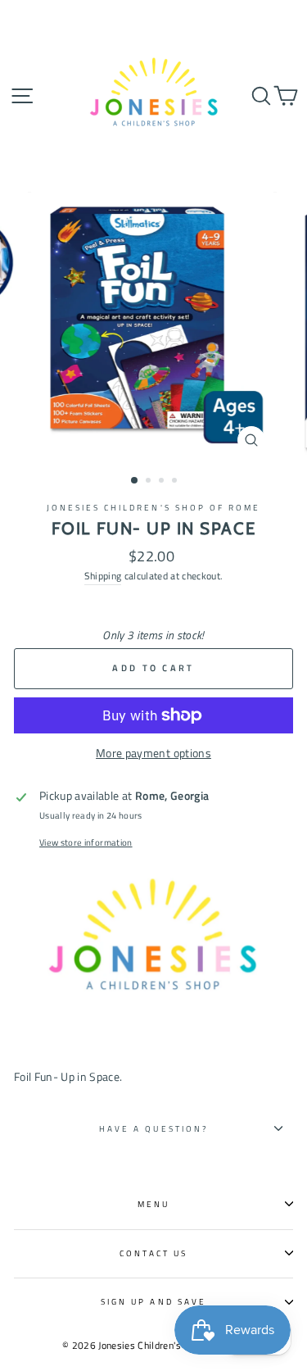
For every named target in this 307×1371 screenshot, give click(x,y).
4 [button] (176, 482)
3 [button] (163, 482)
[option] (154, 327)
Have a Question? (153, 1128)
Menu (153, 1203)
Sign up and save (153, 1301)
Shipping (103, 576)
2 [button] (150, 482)
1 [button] (135, 481)
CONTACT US (154, 1253)
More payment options (153, 753)
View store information (85, 842)
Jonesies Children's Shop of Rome (154, 507)
